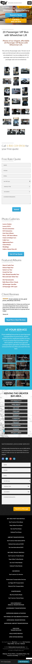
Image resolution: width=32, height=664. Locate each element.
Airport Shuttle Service (9, 366)
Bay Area (14, 642)
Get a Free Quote (16, 254)
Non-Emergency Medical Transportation (16, 603)
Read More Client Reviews (16, 320)
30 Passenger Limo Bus (9, 284)
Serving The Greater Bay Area (16, 394)
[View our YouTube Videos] (10, 459)
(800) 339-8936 (16, 21)
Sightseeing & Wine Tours (16, 375)
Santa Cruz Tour (7, 270)
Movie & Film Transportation (16, 586)
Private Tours (23, 357)
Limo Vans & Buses (8, 233)
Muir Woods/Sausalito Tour (11, 274)
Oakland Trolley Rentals (16, 566)
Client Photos (7, 244)
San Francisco (26, 642)
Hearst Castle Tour (8, 265)
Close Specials (31, 660)
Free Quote (7, 661)
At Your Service (16, 329)
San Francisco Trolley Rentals (16, 556)
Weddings (6, 247)
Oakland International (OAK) (16, 544)
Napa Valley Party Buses (16, 525)
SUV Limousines (7, 231)
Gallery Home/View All (10, 249)
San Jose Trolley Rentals (16, 562)
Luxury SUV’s (7, 226)
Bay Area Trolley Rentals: (16, 552)
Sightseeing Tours (8, 242)
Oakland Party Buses (16, 532)
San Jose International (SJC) (16, 547)
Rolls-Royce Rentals (16, 633)
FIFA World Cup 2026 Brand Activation (16, 616)
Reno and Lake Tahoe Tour (10, 276)
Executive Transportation (16, 629)
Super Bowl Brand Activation (16, 613)
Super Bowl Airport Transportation (16, 623)
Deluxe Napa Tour (8, 267)
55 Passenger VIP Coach (10, 286)
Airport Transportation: (16, 537)
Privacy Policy (11, 653)
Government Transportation (16, 608)
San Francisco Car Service (16, 574)
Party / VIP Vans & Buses (10, 235)
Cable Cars (6, 240)
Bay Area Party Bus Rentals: (16, 518)
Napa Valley (11, 643)
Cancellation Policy (21, 653)
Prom (23, 383)
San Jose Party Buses (16, 528)
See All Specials (24, 661)
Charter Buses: (16, 591)
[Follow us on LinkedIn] (14, 459)
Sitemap (5, 653)
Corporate (22, 365)
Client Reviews (10, 294)
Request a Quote (16, 15)
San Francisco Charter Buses (16, 598)
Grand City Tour (7, 272)
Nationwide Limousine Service (16, 444)
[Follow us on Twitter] (6, 459)
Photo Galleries (11, 218)
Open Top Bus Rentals (16, 637)
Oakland (22, 643)
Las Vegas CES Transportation (16, 583)
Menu (29, 3)
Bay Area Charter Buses (16, 594)
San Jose (17, 643)
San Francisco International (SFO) (16, 540)
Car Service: (16, 571)
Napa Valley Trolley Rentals (16, 559)
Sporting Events (9, 383)
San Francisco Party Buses (16, 522)
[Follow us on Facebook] (3, 459)
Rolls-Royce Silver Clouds (10, 282)
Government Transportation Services (16, 579)
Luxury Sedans (7, 224)
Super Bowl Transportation (16, 620)
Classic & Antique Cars (9, 237)
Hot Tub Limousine (8, 280)
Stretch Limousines (8, 228)
